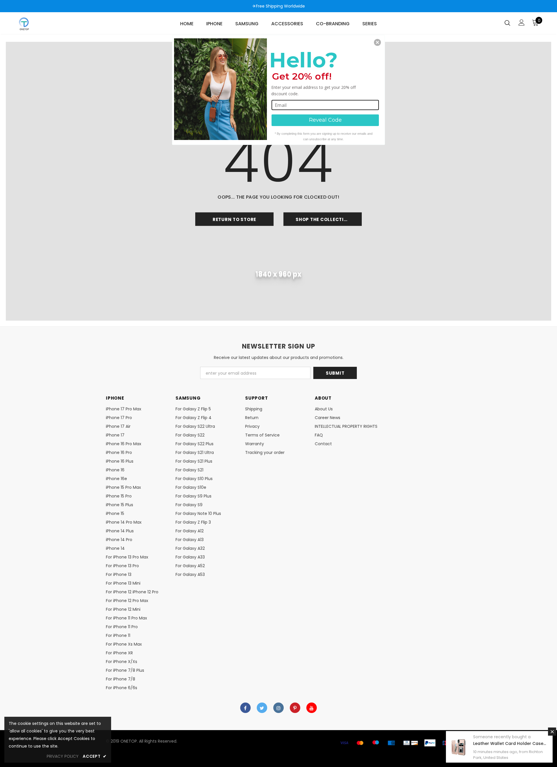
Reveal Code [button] (325, 120)
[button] (377, 42)
